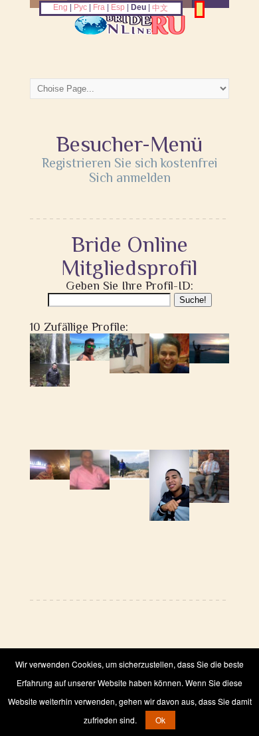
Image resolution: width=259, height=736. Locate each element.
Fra (99, 7)
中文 (160, 8)
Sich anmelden (130, 177)
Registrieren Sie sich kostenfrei (130, 162)
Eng (60, 7)
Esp (118, 7)
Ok (160, 719)
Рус (80, 7)
